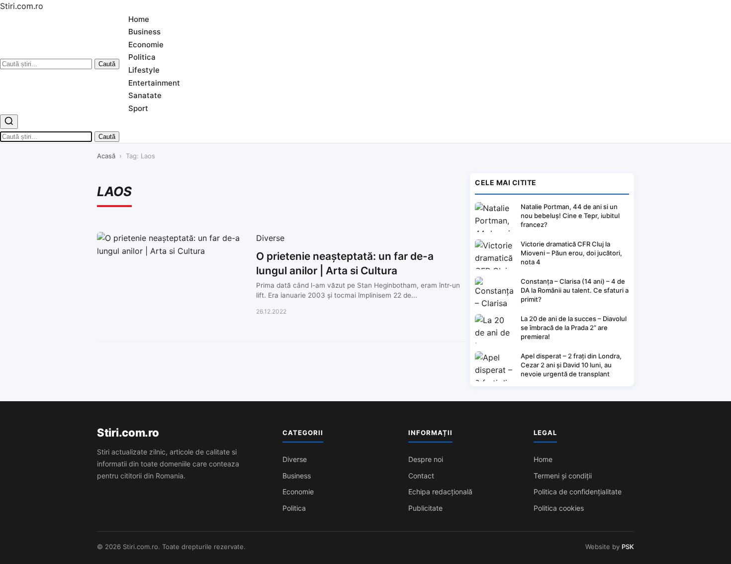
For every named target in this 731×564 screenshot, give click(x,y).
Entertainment (154, 83)
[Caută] (9, 121)
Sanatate (145, 95)
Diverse (294, 459)
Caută (106, 64)
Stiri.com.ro (128, 432)
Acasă (106, 156)
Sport (138, 108)
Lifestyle (144, 70)
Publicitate (425, 508)
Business (144, 31)
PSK (628, 547)
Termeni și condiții (563, 475)
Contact (421, 475)
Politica (142, 57)
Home (138, 19)
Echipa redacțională (440, 491)
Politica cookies (559, 508)
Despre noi (425, 459)
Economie (146, 44)
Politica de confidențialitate (578, 491)
